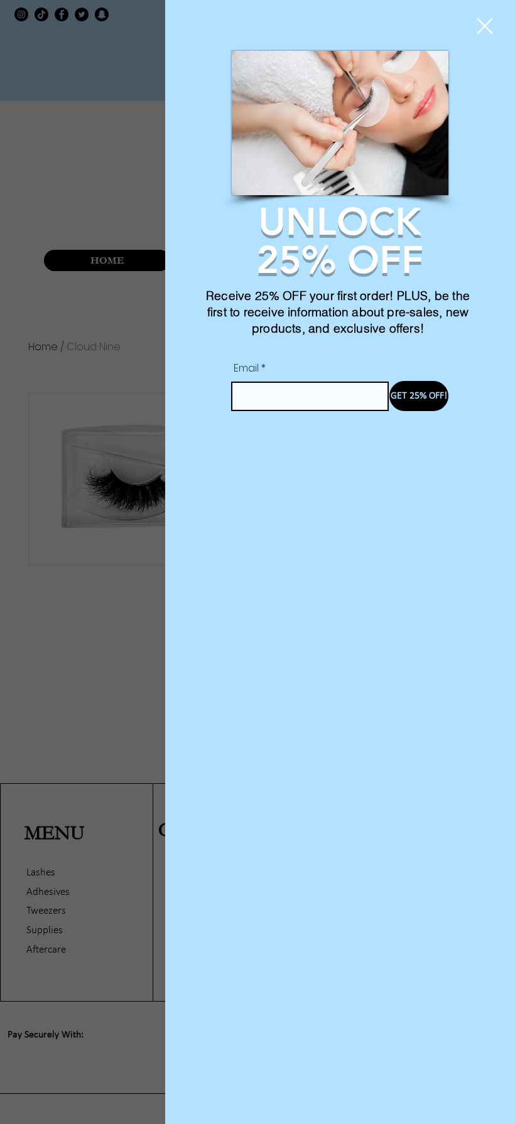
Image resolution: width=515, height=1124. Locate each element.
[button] (485, 26)
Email (246, 368)
